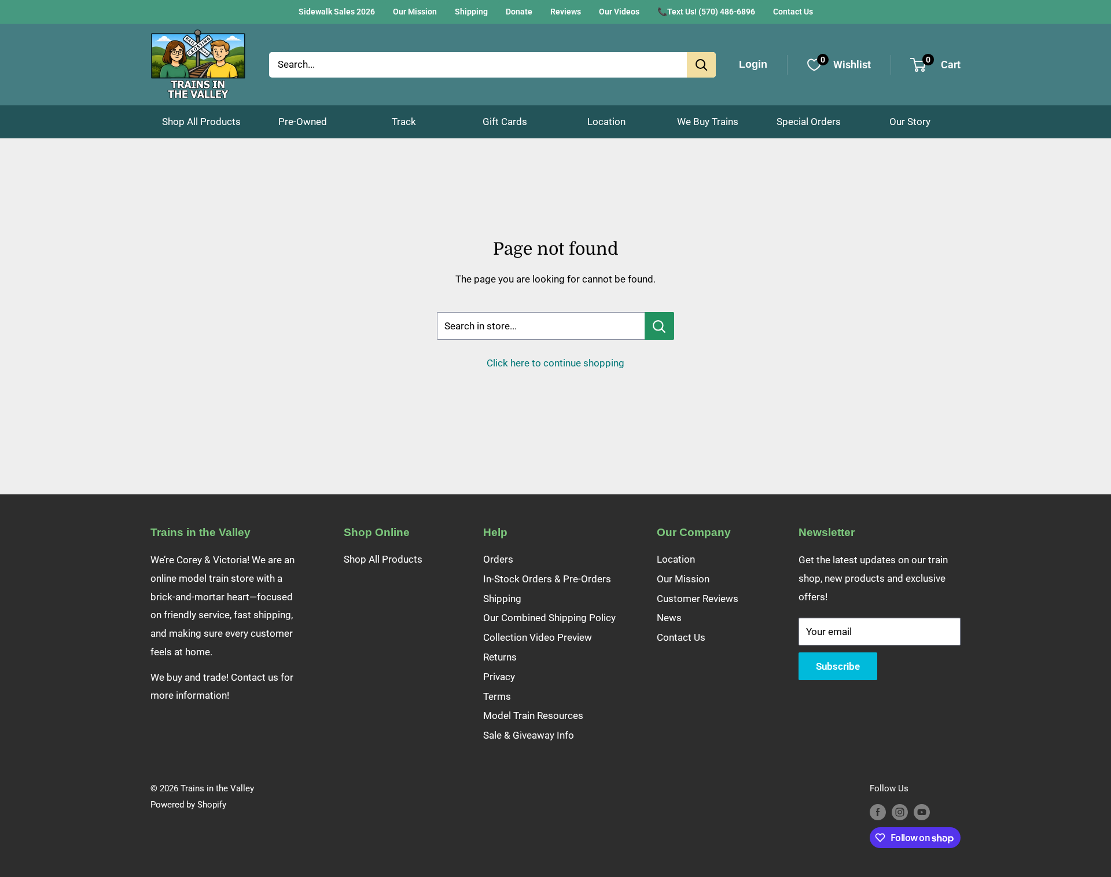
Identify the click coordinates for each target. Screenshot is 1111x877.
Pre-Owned (302, 121)
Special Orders (809, 121)
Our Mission (415, 11)
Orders (498, 559)
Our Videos (619, 11)
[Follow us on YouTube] (922, 811)
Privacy (499, 676)
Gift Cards (505, 121)
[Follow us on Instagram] (900, 811)
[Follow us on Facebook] (878, 811)
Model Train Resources (533, 715)
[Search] (701, 65)
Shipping (471, 11)
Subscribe (838, 666)
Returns (500, 657)
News (669, 617)
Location (606, 121)
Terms (497, 696)
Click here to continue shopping (555, 363)
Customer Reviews (697, 598)
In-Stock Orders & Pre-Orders (547, 579)
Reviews (565, 11)
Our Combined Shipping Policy (549, 617)
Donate (519, 11)
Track (404, 121)
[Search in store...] (659, 326)
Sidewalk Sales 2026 (337, 11)
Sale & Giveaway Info (528, 735)
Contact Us (793, 11)
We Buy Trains (707, 121)
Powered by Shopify (188, 804)
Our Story (909, 121)
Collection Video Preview (537, 637)
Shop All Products (201, 121)
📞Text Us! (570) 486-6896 (706, 11)
